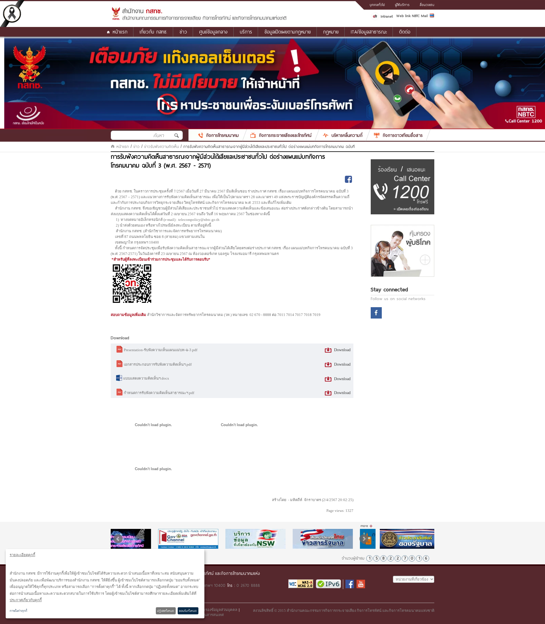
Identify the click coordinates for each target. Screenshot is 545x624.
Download (342, 350)
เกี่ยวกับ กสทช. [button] (153, 31)
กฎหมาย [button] (331, 31)
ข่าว (136, 146)
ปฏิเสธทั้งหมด (165, 610)
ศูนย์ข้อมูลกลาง (213, 31)
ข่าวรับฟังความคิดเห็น (161, 146)
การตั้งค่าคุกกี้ (18, 611)
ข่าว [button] (183, 31)
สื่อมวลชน (427, 4)
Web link (403, 15)
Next (363, 538)
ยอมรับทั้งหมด (188, 610)
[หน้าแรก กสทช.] (199, 19)
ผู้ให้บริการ (402, 4)
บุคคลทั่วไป (377, 4)
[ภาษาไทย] (432, 16)
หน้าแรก (120, 31)
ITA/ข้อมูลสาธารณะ (369, 31)
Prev (118, 538)
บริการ (246, 31)
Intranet (387, 16)
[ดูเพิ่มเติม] (366, 526)
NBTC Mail (420, 15)
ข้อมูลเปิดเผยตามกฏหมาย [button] (287, 31)
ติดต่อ (404, 31)
